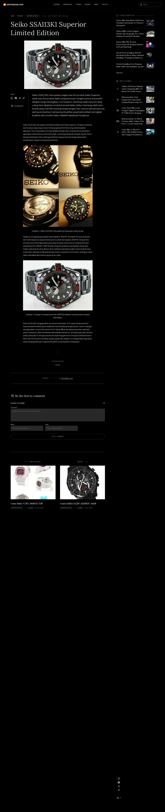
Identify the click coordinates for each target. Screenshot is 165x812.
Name (12, 424)
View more (119, 72)
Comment (14, 407)
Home (12, 16)
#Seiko (57, 365)
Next (80, 462)
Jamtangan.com (67, 378)
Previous (35, 462)
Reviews (20, 16)
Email (46, 424)
